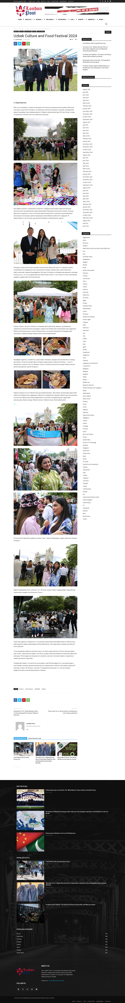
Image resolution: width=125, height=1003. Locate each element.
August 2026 (86, 89)
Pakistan (85, 410)
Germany (85, 314)
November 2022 (87, 212)
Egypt (84, 300)
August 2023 (86, 188)
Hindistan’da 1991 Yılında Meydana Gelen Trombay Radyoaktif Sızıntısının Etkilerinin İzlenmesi (26, 713)
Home (15, 29)
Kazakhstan (86, 352)
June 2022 (86, 226)
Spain (84, 456)
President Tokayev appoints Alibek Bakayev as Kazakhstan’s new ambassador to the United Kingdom (96, 67)
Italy (84, 344)
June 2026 (86, 95)
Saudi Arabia (86, 440)
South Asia (86, 450)
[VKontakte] (36, 989)
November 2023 (87, 179)
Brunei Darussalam (88, 270)
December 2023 (87, 177)
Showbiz (85, 445)
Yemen (85, 519)
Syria (84, 472)
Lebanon (85, 360)
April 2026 (86, 100)
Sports (85, 459)
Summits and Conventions (90, 464)
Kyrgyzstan (86, 355)
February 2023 (87, 204)
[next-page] (18, 766)
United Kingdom (40, 31)
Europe (34, 31)
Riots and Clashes (88, 434)
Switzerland (86, 470)
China (84, 281)
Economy (85, 297)
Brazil (84, 267)
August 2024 (86, 155)
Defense (85, 289)
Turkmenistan (87, 489)
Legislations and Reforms (90, 363)
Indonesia (86, 328)
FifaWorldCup (87, 308)
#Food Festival (29, 689)
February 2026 (87, 106)
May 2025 (86, 130)
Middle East (86, 382)
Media (84, 377)
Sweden (85, 467)
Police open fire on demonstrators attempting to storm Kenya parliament (62, 712)
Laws (84, 358)
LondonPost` (87, 366)
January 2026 (87, 108)
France (85, 311)
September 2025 (88, 119)
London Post (18, 39)
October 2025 (87, 117)
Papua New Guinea (88, 415)
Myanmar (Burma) (88, 385)
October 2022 (87, 215)
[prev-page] (15, 766)
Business (85, 273)
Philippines (86, 418)
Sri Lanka (85, 461)
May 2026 (86, 97)
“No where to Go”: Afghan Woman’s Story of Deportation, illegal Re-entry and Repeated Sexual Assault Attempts (95, 49)
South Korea (86, 453)
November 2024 (87, 147)
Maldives (85, 374)
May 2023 (86, 196)
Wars (84, 513)
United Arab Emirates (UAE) (91, 497)
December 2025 (87, 111)
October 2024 (87, 149)
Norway (85, 401)
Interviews (86, 330)
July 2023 (85, 190)
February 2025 (87, 138)
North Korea (86, 399)
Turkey (85, 486)
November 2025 (87, 114)
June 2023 (86, 193)
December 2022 (87, 209)
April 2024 (86, 166)
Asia (84, 254)
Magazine (21, 29)
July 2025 (85, 125)
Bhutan (85, 265)
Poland (85, 420)
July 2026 (85, 92)
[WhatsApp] (28, 43)
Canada (85, 276)
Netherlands (86, 393)
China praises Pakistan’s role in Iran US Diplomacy (60, 833)
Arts (84, 251)
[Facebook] (100, 1)
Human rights (87, 319)
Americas (85, 243)
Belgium (85, 262)
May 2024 (86, 163)
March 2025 (86, 136)
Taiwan (85, 475)
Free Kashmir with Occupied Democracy (94, 43)
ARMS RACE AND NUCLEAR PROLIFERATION (96, 248)
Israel (84, 341)
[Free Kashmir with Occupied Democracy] (24, 749)
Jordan (85, 349)
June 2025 (86, 128)
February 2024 (87, 171)
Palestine (85, 412)
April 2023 (86, 199)
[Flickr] (27, 989)
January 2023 (87, 207)
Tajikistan (85, 478)
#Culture (21, 689)
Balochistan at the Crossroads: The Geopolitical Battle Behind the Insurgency (96, 61)
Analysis (85, 246)
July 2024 (85, 158)
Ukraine (85, 491)
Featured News (28, 31)
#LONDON (37, 689)
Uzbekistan (86, 508)
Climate (85, 284)
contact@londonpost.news (56, 980)
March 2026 (86, 103)
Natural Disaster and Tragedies (92, 388)
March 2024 (86, 169)
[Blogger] (18, 989)
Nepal (84, 390)
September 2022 (88, 218)
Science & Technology (89, 442)
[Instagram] (103, 1)
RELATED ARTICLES (20, 738)
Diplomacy (86, 295)
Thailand (85, 483)
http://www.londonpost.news (33, 726)
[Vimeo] (108, 1)
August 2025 (86, 122)
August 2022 (86, 220)
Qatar (84, 431)
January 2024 (87, 174)
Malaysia (85, 371)
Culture (27, 29)
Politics (85, 423)
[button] (106, 24)
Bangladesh (86, 259)
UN (84, 494)
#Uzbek (44, 689)
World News (86, 516)
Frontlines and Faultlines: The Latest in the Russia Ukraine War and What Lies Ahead (97, 55)
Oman (84, 404)
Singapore (86, 448)
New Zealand (87, 396)
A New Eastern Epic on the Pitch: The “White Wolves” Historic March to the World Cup (71, 790)
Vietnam (85, 511)
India (84, 325)
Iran (84, 333)
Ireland (85, 338)
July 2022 (85, 223)
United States (87, 502)
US (83, 505)
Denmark (85, 292)
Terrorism (86, 481)
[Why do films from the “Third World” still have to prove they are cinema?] (67, 749)
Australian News (87, 256)
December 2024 (87, 144)
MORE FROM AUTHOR (34, 738)
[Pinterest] (24, 43)
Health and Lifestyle (89, 317)
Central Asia (86, 278)
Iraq (84, 336)
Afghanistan (86, 237)
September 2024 (88, 152)
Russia (85, 437)
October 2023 (87, 182)
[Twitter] (105, 1)
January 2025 (87, 141)
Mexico (85, 379)
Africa (84, 240)
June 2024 (86, 160)
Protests (85, 429)
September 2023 (88, 185)
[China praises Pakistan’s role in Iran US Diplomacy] (30, 842)
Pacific (85, 407)
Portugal (85, 426)
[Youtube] (110, 1)
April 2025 (86, 133)
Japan (84, 347)
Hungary (85, 322)
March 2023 (86, 201)
